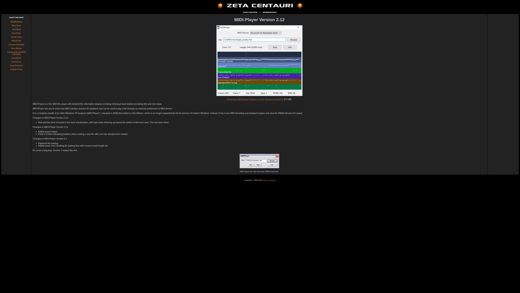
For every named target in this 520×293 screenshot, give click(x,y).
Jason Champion (269, 180)
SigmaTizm (16, 62)
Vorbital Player (16, 69)
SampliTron (16, 58)
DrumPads (16, 33)
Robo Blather (16, 48)
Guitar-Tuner (16, 37)
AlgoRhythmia (16, 22)
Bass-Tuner (16, 25)
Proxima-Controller (16, 44)
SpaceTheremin (16, 65)
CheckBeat (16, 29)
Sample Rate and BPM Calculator (16, 53)
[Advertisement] (16, 112)
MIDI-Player (16, 41)
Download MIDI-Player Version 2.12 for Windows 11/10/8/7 (255, 99)
